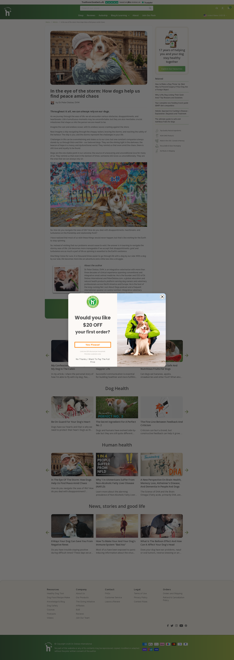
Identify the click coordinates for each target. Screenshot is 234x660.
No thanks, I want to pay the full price (93, 360)
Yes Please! (93, 344)
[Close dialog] (162, 296)
